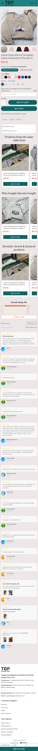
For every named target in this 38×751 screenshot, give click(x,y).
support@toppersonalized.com (15, 696)
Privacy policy (5, 723)
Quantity (3, 98)
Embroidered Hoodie (26, 70)
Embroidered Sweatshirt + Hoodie (15, 114)
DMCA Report (14, 743)
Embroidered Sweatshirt (18, 66)
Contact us (4, 707)
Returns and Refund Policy (9, 729)
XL (13, 84)
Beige (7, 74)
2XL (18, 84)
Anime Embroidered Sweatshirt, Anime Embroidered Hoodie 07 (14, 227)
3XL (23, 84)
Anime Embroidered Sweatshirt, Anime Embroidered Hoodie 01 (14, 174)
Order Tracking (5, 713)
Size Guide (11, 81)
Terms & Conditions (7, 732)
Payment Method (6, 735)
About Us (4, 704)
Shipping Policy (6, 726)
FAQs (3, 710)
